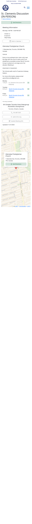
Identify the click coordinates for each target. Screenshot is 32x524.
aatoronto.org (17, 117)
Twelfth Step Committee (11, 1)
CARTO (28, 206)
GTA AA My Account (22, 1)
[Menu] (27, 8)
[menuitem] (11, 1)
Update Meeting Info (17, 121)
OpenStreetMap (22, 206)
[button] (16, 167)
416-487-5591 (17, 112)
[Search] (23, 8)
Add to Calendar (16, 41)
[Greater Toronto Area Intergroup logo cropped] (13, 8)
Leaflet (16, 206)
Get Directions (17, 22)
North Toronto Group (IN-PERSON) (16, 90)
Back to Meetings (7, 19)
